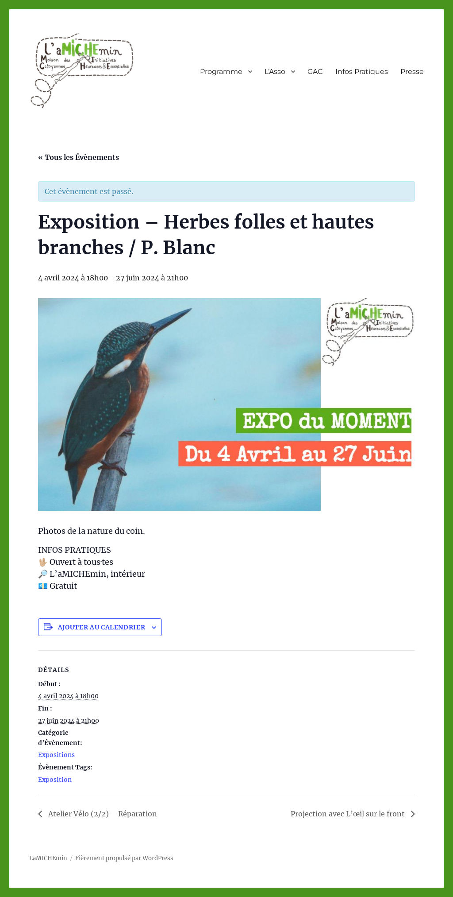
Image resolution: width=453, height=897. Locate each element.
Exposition (55, 780)
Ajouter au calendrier (102, 627)
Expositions (56, 755)
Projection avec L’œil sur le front (349, 813)
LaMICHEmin (48, 858)
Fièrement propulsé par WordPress (124, 858)
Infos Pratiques (361, 71)
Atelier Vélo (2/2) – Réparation (101, 813)
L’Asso (275, 71)
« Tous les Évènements (78, 157)
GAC (315, 71)
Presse (412, 71)
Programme (221, 71)
